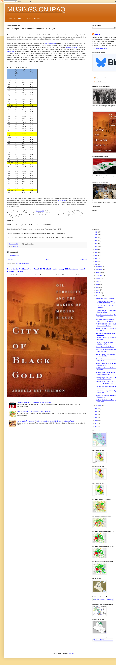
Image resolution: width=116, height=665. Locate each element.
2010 (96, 420)
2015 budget (40, 211)
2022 (96, 244)
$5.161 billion (62, 200)
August (98, 278)
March (98, 293)
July (97, 281)
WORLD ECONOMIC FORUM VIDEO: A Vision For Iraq (105, 382)
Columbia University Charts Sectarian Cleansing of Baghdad (34, 412)
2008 (96, 426)
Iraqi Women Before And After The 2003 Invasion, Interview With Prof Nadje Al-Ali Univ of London (46, 421)
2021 (96, 246)
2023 (96, 241)
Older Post (83, 260)
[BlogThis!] (28, 244)
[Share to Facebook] (31, 244)
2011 (96, 417)
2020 (96, 249)
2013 (96, 412)
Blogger (71, 653)
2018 (96, 255)
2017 (96, 258)
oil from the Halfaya (71, 47)
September (99, 275)
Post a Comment (14, 255)
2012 (96, 414)
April (98, 290)
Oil (17, 246)
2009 (96, 423)
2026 (96, 232)
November (99, 269)
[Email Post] (22, 244)
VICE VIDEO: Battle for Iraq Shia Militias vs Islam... (106, 350)
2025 (96, 235)
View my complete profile (99, 48)
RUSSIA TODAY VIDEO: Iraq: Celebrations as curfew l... (105, 373)
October (98, 272)
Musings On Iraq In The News (105, 298)
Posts (96, 78)
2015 (96, 264)
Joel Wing (97, 34)
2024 (96, 238)
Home (47, 260)
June (97, 284)
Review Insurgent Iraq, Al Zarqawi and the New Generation (34, 402)
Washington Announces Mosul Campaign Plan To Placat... (105, 320)
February (99, 296)
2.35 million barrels (50, 43)
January (98, 405)
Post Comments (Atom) (22, 263)
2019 (96, 252)
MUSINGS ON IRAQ (36, 9)
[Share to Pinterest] (33, 244)
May (97, 287)
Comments (98, 81)
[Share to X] (29, 244)
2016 (96, 261)
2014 (96, 409)
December (99, 266)
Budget (14, 246)
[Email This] (26, 244)
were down (10, 51)
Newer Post (11, 260)
